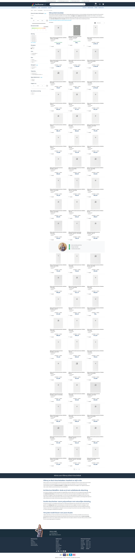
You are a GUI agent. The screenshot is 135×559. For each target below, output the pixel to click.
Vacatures (57, 546)
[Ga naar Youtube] (65, 551)
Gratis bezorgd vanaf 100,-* (75, 1)
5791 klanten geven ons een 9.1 (64, 1)
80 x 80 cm (34, 35)
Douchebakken (40, 10)
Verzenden (33, 541)
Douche (35, 10)
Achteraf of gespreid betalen (51, 1)
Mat (33, 68)
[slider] (31, 23)
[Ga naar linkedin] (58, 551)
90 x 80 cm (34, 37)
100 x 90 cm (34, 41)
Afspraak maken (90, 7)
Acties (39, 7)
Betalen (32, 540)
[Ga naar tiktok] (56, 551)
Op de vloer (34, 73)
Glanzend (34, 66)
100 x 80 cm (34, 39)
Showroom (85, 7)
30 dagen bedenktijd (86, 1)
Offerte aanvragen (34, 544)
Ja (33, 15)
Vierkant (34, 54)
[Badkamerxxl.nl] (39, 4)
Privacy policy (68, 557)
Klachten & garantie (34, 545)
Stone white (34, 60)
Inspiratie (49, 7)
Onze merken (58, 549)
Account (95, 5)
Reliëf (33, 80)
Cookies (64, 557)
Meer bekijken (33, 42)
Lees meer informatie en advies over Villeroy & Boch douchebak (60, 20)
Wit (33, 47)
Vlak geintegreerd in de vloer (37, 74)
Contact (57, 542)
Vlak (33, 79)
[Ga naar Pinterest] (63, 551)
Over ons (57, 540)
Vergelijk (52, 46)
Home (32, 10)
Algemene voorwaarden (59, 557)
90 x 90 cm (34, 38)
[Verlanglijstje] (100, 4)
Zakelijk (95, 7)
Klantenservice (101, 7)
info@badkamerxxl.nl (56, 534)
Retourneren (33, 542)
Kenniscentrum (44, 7)
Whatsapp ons (54, 533)
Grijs (33, 48)
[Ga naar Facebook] (60, 551)
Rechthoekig (35, 53)
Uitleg (45, 13)
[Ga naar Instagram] (62, 551)
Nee (33, 92)
